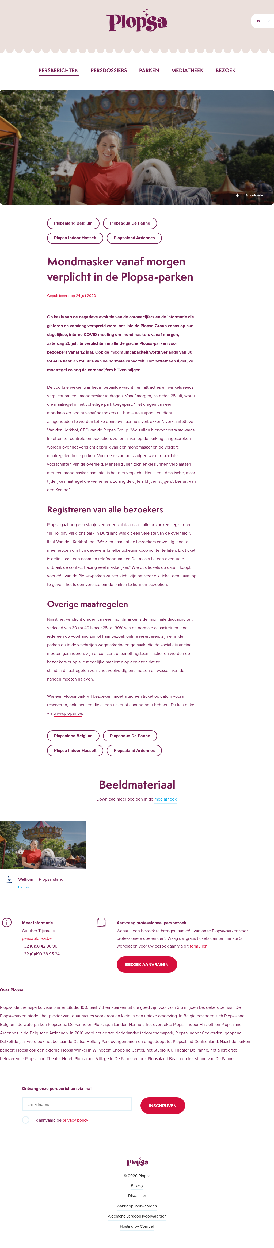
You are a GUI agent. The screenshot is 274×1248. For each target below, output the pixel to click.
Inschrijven (163, 1106)
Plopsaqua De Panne (130, 223)
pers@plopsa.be (37, 938)
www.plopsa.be (68, 713)
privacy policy (75, 1120)
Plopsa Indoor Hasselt (75, 238)
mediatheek (165, 799)
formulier (198, 946)
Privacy (137, 1185)
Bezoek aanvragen (147, 964)
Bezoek (226, 70)
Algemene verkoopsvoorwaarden (137, 1216)
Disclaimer (137, 1195)
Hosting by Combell (137, 1226)
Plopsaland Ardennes (134, 238)
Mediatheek (187, 70)
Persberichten (59, 70)
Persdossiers (109, 70)
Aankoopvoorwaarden (137, 1206)
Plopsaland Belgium (73, 223)
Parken (149, 70)
